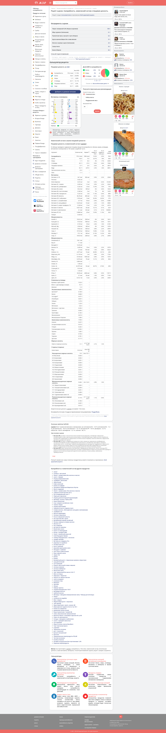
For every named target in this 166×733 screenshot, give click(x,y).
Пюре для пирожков (60, 496)
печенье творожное (60, 515)
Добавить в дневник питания (65, 92)
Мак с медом (58, 600)
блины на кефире (59, 485)
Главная (53, 8)
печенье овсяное (59, 567)
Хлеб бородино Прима (61, 536)
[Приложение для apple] (40, 205)
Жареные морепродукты (61, 643)
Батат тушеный (58, 546)
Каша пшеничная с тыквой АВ (63, 612)
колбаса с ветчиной (60, 473)
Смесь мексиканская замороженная (65, 614)
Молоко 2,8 (57, 524)
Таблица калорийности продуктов (65, 8)
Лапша (56, 586)
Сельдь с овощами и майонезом (64, 619)
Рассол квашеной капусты (62, 517)
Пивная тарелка (58, 588)
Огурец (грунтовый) (60, 506)
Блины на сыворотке (60, 608)
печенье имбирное (59, 569)
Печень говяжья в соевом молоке (64, 522)
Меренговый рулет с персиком (63, 601)
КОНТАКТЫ (95, 724)
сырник (94, 8)
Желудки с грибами (60, 550)
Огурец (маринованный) (61, 479)
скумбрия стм (58, 511)
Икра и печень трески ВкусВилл (63, 624)
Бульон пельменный (60, 633)
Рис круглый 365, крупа (61, 518)
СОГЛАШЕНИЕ (88, 727)
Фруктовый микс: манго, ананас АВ (64, 605)
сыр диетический (59, 562)
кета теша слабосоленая (61, 551)
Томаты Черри (58, 505)
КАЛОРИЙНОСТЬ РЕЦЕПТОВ (66, 723)
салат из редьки (58, 579)
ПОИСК (61, 717)
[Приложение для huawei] (40, 210)
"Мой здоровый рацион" (82, 59)
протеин (56, 584)
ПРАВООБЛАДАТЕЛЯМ (90, 717)
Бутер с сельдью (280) (60, 532)
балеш (56, 556)
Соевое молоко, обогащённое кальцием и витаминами (71, 510)
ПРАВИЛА (94, 727)
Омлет (56, 596)
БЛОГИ (36, 723)
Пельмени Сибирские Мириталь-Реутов (66, 487)
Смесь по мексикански (61, 617)
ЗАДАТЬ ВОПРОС (89, 724)
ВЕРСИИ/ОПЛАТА (89, 721)
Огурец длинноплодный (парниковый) (65, 498)
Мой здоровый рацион (87, 15)
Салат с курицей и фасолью (62, 621)
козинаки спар (58, 581)
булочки (56, 634)
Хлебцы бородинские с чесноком (64, 537)
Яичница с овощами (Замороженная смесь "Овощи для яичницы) (74, 595)
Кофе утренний (58, 484)
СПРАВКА (87, 720)
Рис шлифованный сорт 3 (61, 494)
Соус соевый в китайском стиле (63, 503)
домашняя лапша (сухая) (61, 610)
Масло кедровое (59, 489)
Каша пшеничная (59, 501)
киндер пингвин (59, 539)
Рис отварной (58, 525)
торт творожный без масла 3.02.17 (64, 572)
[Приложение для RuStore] (40, 200)
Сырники (56, 627)
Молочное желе (59, 570)
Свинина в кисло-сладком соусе (63, 508)
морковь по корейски (60, 543)
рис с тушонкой (58, 631)
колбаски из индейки (60, 598)
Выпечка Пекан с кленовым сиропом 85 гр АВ (68, 615)
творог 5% (57, 555)
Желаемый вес (87, 103)
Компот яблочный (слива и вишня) (64, 565)
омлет (55, 472)
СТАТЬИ (36, 726)
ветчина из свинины (60, 527)
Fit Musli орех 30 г (59, 544)
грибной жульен (59, 593)
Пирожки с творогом (60, 575)
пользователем (66, 15)
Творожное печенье (60, 629)
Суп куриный (58, 622)
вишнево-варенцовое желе (62, 548)
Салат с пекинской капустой (62, 534)
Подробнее (95, 412)
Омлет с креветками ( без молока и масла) (67, 491)
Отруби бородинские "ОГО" (62, 589)
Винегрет (56, 582)
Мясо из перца (58, 574)
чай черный (57, 603)
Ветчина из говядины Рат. (62, 541)
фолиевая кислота (59, 591)
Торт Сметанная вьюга (60, 626)
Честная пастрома (59, 638)
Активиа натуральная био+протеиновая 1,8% (67, 641)
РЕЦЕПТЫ (36, 720)
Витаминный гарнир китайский (63, 520)
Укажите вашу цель (89, 92)
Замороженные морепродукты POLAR (65, 636)
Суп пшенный (58, 563)
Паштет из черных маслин (62, 577)
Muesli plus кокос (59, 529)
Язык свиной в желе (60, 553)
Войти (130, 3)
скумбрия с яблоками (60, 480)
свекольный (57, 482)
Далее (97, 111)
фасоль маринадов (59, 513)
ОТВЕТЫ (61, 726)
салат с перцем (58, 477)
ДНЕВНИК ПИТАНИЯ (39, 717)
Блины (56, 558)
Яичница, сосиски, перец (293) (63, 499)
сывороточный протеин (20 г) (63, 492)
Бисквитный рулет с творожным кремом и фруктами (70, 560)
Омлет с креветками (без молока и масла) (66, 475)
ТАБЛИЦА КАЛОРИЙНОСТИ (65, 720)
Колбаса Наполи (59, 640)
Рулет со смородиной (60, 530)
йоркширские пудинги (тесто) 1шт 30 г (65, 607)
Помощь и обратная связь (40, 196)
